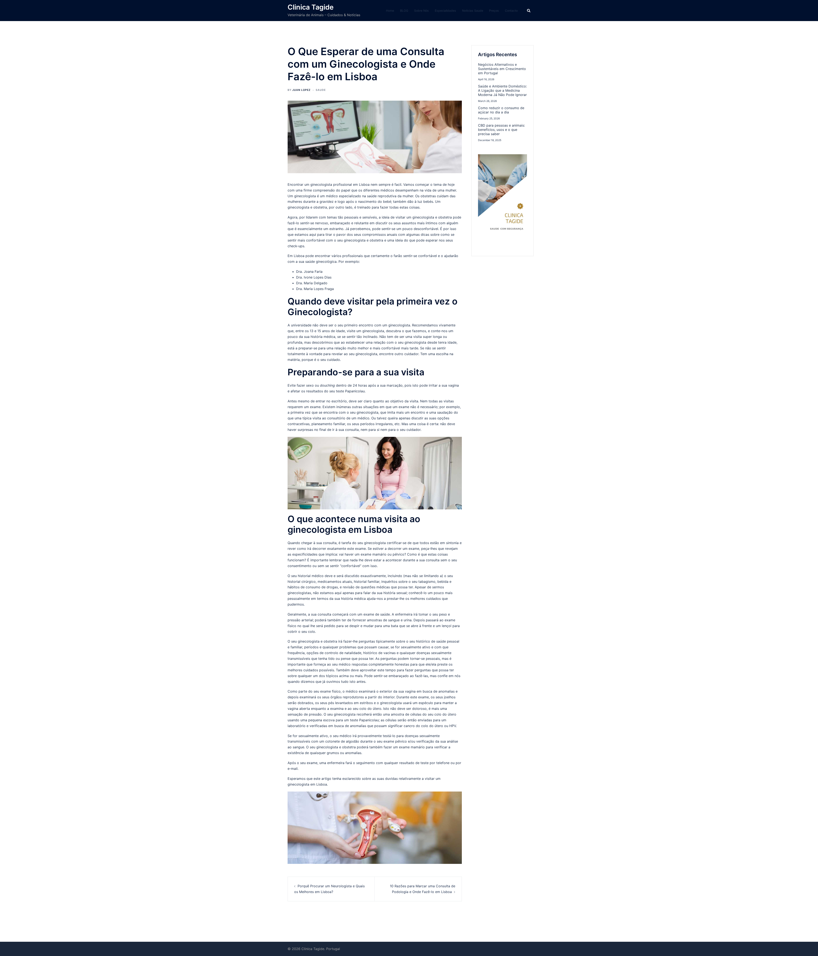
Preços (494, 10)
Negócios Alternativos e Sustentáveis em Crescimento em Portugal (502, 68)
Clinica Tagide (311, 7)
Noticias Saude (472, 10)
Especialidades (445, 10)
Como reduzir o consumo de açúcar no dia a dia (501, 110)
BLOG (404, 10)
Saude (321, 89)
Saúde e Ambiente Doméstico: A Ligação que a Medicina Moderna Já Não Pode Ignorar (502, 90)
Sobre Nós (421, 10)
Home (390, 10)
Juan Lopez (301, 89)
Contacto (511, 10)
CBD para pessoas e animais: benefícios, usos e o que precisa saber (501, 129)
